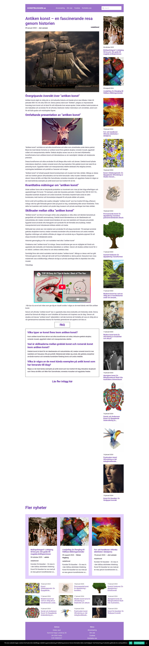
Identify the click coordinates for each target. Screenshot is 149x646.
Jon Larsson (43, 28)
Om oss (69, 8)
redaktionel (95, 27)
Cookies (77, 8)
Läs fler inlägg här (62, 381)
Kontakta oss (86, 8)
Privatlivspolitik (139, 643)
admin (46, 557)
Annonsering (60, 8)
